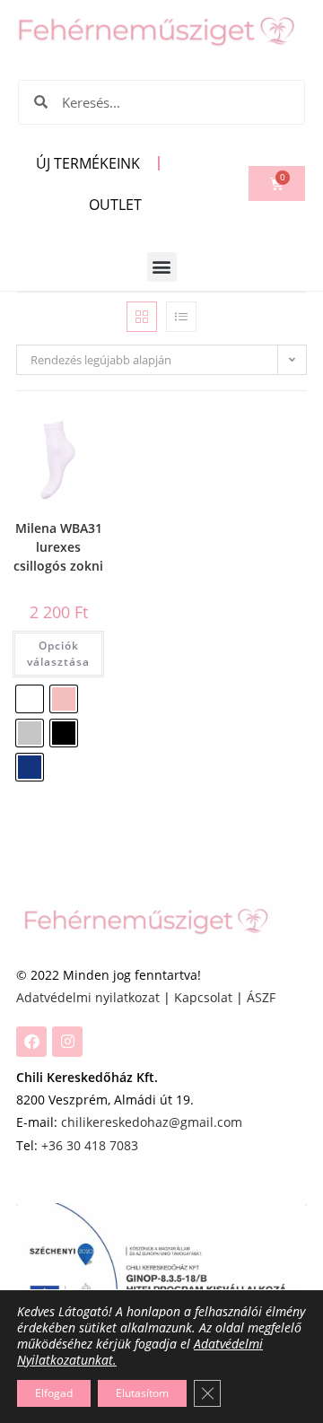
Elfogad (54, 1393)
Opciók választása (58, 653)
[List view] (181, 316)
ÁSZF (261, 997)
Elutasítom (142, 1393)
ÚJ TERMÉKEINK (88, 163)
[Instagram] (67, 1041)
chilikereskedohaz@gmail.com (151, 1122)
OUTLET (115, 204)
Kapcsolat (203, 997)
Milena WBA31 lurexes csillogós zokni (58, 546)
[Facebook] (31, 1041)
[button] (162, 267)
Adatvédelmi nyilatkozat (88, 997)
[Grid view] (142, 316)
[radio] (29, 698)
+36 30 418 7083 (89, 1145)
